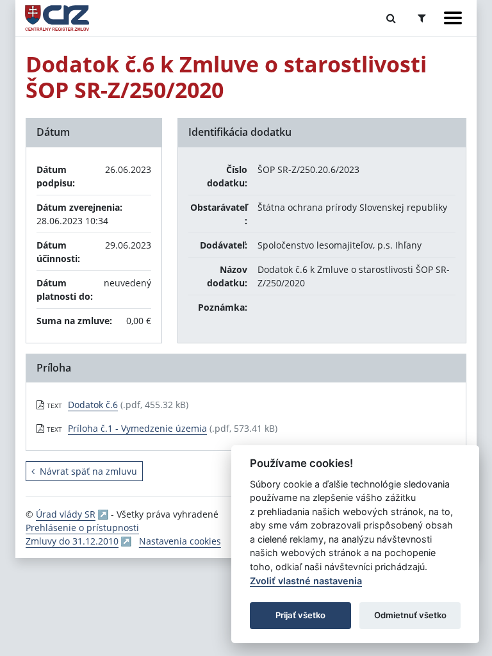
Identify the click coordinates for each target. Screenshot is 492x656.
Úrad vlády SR (65, 514)
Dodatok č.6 (93, 404)
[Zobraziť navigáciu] (452, 18)
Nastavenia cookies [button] (180, 541)
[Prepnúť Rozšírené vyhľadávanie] (421, 18)
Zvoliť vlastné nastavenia (306, 580)
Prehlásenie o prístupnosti (82, 527)
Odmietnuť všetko (410, 615)
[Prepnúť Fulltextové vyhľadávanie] (391, 18)
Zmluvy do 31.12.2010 (72, 541)
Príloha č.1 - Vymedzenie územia (137, 428)
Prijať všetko (300, 615)
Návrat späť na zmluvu (88, 471)
